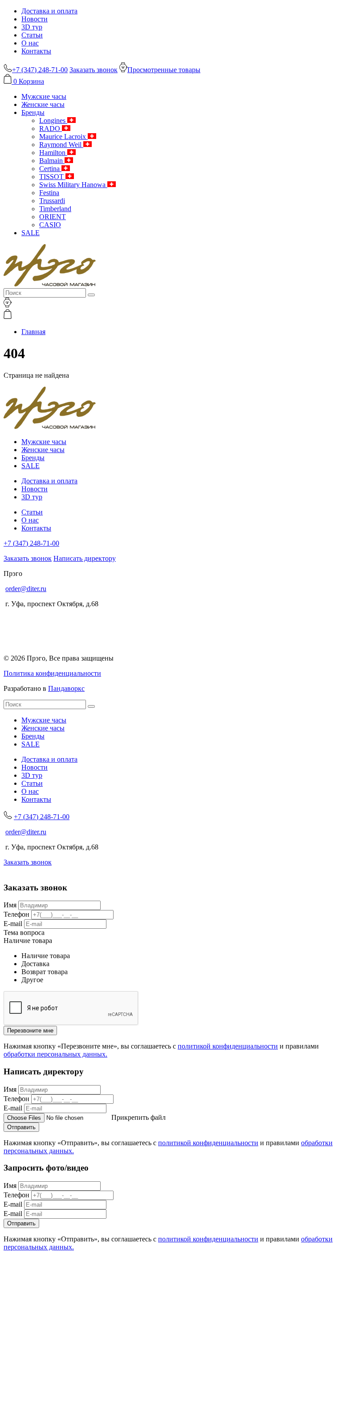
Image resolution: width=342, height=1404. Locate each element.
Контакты (36, 51)
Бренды (33, 112)
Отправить (21, 1127)
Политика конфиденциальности (52, 673)
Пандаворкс (66, 688)
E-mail (13, 923)
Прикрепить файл (138, 1117)
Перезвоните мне (30, 1030)
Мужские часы (43, 96)
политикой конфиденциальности (228, 1046)
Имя (10, 905)
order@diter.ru (25, 588)
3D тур (31, 27)
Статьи (32, 35)
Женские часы (43, 104)
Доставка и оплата (49, 11)
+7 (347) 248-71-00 (31, 543)
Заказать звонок (93, 69)
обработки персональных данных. (55, 1054)
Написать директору (84, 558)
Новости (34, 19)
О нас (30, 43)
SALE (30, 233)
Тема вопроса (24, 932)
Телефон (16, 914)
